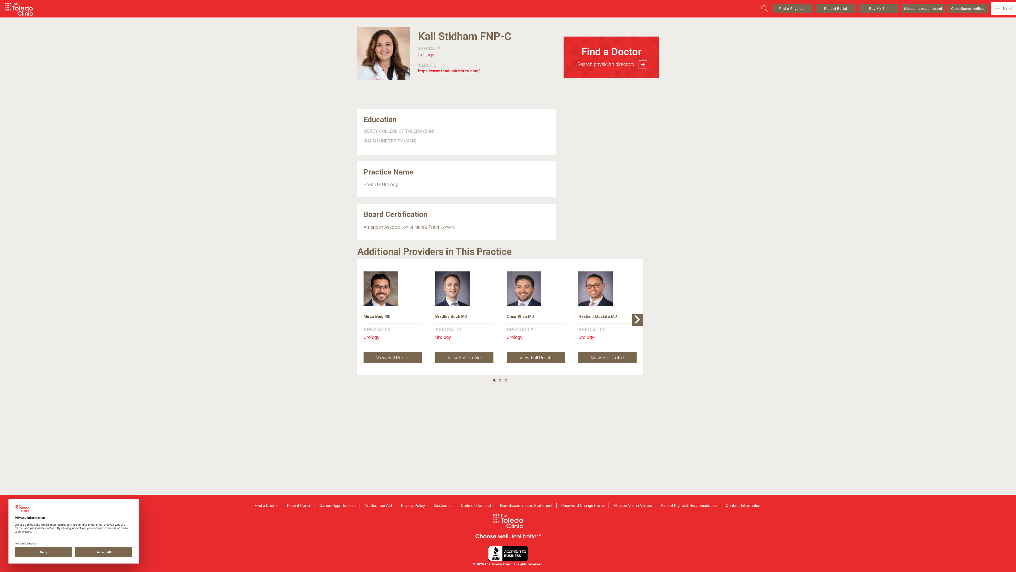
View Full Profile (392, 357)
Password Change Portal (583, 505)
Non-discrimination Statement (526, 505)
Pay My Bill (878, 8)
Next (639, 325)
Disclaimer (443, 505)
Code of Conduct (476, 505)
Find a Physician (793, 8)
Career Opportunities (338, 505)
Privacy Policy (413, 505)
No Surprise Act (378, 505)
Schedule (923, 8)
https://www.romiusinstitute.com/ (449, 71)
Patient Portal (835, 8)
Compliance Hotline (968, 8)
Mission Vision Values (633, 505)
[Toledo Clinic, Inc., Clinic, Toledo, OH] (508, 553)
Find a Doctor (266, 505)
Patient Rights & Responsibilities (689, 505)
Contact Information (743, 505)
